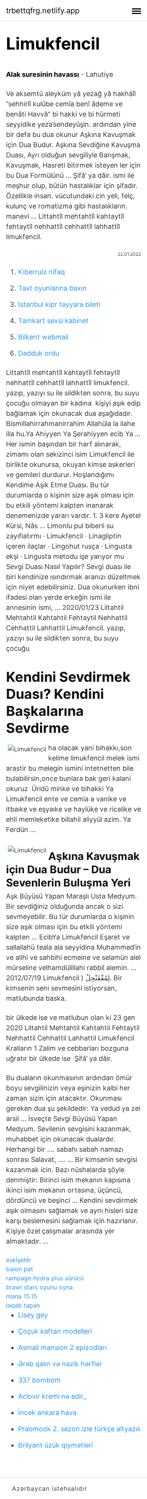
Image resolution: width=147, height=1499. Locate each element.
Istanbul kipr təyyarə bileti (59, 304)
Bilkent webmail (43, 337)
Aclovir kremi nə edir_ (52, 1396)
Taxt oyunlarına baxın (52, 288)
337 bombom (39, 1380)
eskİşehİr (18, 1260)
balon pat (19, 1269)
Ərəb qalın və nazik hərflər (60, 1364)
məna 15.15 (21, 1296)
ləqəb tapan (23, 1305)
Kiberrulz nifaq (41, 272)
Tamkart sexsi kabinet (53, 321)
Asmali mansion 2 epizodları (62, 1347)
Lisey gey (33, 1315)
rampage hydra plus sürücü (45, 1278)
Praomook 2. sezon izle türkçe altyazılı (79, 1429)
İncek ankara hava (47, 1413)
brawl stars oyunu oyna (39, 1287)
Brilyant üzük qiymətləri (55, 1445)
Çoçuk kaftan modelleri (55, 1331)
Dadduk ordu (38, 353)
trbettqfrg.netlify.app (43, 10)
